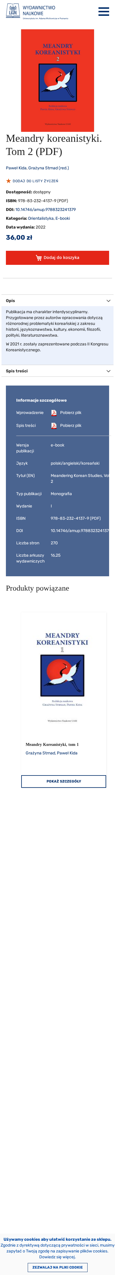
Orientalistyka (41, 218)
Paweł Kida (16, 168)
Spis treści (17, 371)
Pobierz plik (70, 412)
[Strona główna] (37, 12)
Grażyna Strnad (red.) (48, 168)
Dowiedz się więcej (57, 1256)
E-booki (62, 218)
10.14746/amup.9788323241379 (45, 209)
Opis (10, 300)
